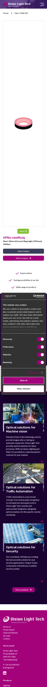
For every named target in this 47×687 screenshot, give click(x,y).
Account (6, 635)
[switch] (40, 347)
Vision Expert (9, 629)
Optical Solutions (10, 632)
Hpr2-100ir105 (21, 13)
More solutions (22, 590)
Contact (6, 638)
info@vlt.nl (8, 667)
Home (5, 13)
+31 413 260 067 (11, 664)
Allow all (23, 380)
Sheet (22, 231)
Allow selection (23, 389)
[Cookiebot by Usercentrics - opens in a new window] (33, 296)
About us (7, 626)
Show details (33, 373)
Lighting (6, 685)
